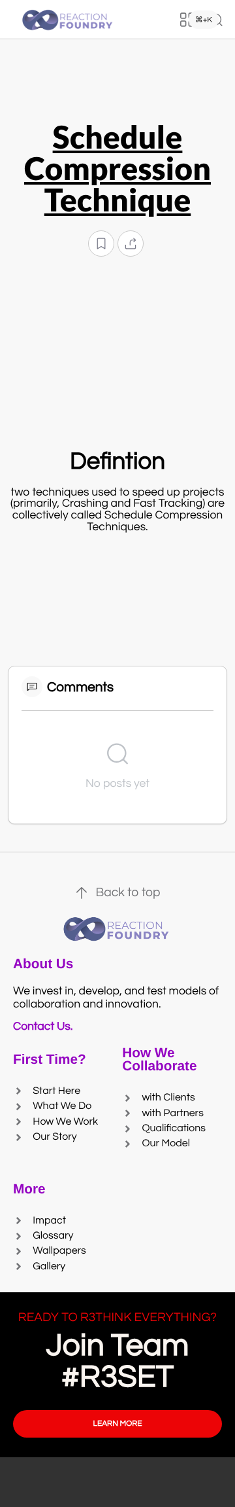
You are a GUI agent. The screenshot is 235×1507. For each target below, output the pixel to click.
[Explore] (187, 19)
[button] (101, 244)
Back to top (127, 892)
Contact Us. (45, 1026)
